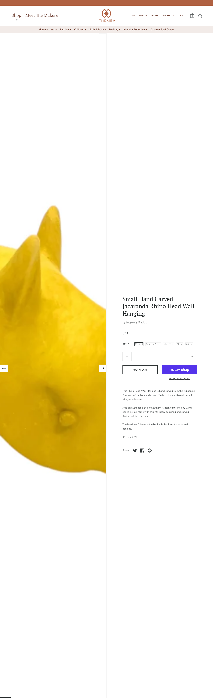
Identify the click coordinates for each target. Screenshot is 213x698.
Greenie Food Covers (162, 29)
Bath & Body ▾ (98, 29)
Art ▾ (54, 29)
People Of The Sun (136, 322)
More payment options (179, 378)
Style (125, 344)
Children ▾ (80, 29)
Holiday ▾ (114, 29)
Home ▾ (43, 29)
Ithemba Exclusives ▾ (135, 29)
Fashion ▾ (65, 29)
